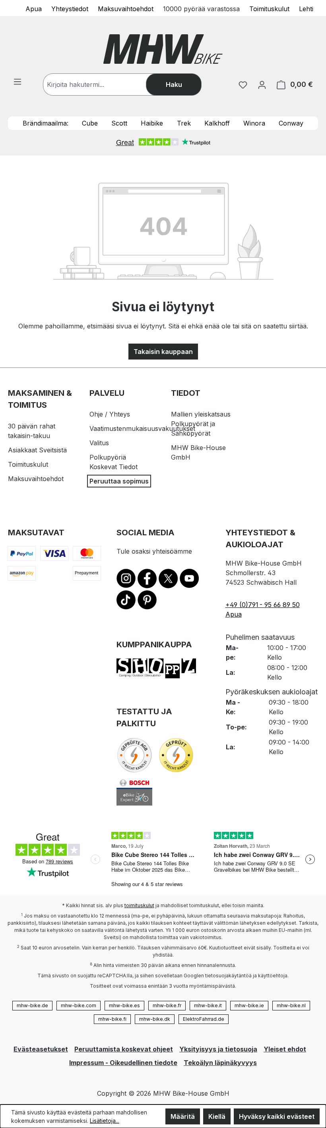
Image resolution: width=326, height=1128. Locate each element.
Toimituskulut (269, 8)
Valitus (99, 443)
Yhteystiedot (69, 8)
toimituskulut (139, 905)
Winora (254, 123)
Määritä (183, 1116)
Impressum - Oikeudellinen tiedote (123, 1063)
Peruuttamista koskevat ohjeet (123, 1049)
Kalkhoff (217, 123)
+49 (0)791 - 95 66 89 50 (262, 605)
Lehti (306, 8)
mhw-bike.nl (291, 1005)
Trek (184, 123)
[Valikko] (17, 81)
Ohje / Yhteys (109, 414)
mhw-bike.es (124, 1005)
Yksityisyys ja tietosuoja (218, 1049)
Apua (33, 8)
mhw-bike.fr (167, 1005)
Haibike (152, 123)
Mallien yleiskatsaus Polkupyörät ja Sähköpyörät (201, 423)
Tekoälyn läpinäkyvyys (220, 1063)
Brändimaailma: (45, 123)
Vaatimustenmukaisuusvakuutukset (142, 428)
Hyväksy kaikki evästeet (276, 1116)
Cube (90, 123)
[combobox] (102, 84)
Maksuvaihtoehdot (125, 8)
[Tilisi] (262, 84)
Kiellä (216, 1116)
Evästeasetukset (41, 1049)
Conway (291, 123)
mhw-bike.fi (112, 1019)
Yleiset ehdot (285, 1049)
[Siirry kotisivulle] (163, 49)
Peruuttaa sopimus (119, 481)
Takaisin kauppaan (163, 352)
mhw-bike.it (208, 1005)
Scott (119, 123)
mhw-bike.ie (249, 1005)
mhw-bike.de (32, 1005)
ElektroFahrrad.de (203, 1019)
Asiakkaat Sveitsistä (37, 450)
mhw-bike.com (78, 1005)
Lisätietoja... (104, 1120)
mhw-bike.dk (154, 1019)
